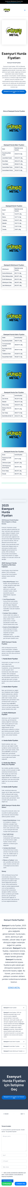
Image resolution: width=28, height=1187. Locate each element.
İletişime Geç (21, 1183)
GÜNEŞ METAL (14, 987)
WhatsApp (7, 1183)
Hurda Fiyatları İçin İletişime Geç (14, 92)
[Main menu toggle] (24, 10)
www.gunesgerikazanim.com (14, 2)
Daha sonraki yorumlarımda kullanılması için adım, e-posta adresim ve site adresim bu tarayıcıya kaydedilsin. (14, 1174)
